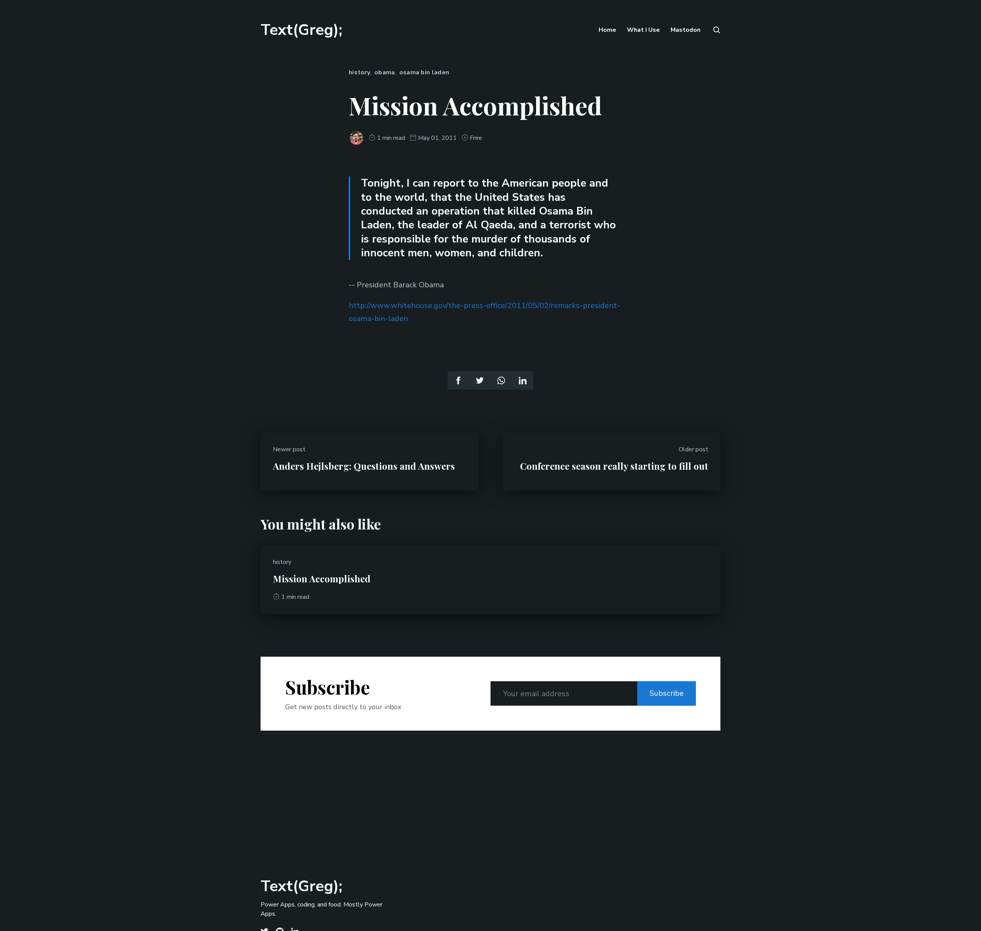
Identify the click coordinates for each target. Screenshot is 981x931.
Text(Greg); (301, 30)
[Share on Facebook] (458, 380)
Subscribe (667, 693)
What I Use (643, 30)
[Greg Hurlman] (356, 138)
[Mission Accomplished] (490, 579)
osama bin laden (424, 72)
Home (607, 30)
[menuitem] (607, 29)
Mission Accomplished (322, 578)
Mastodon (685, 30)
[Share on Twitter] (479, 380)
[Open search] (715, 30)
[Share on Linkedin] (522, 380)
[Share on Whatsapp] (501, 380)
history (359, 72)
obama (384, 72)
